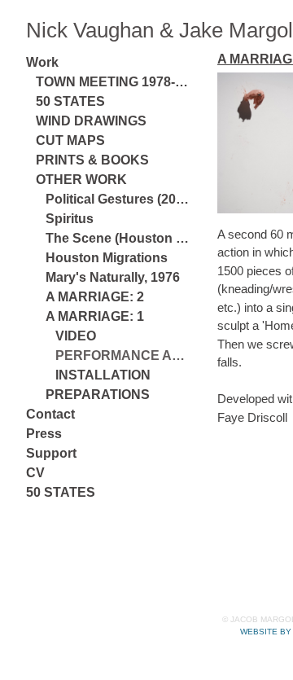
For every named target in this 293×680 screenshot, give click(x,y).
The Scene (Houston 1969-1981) (117, 238)
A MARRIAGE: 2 (95, 297)
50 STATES (70, 101)
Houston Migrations (107, 258)
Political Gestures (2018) (117, 199)
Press (44, 434)
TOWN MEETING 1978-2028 (112, 82)
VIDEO (75, 336)
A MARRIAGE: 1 (95, 316)
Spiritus (70, 219)
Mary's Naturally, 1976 (113, 277)
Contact (50, 414)
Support (51, 453)
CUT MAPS (70, 140)
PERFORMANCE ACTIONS (122, 355)
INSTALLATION (103, 375)
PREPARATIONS (98, 394)
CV (35, 473)
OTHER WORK (81, 179)
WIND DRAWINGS (91, 121)
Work (42, 62)
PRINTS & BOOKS (92, 160)
